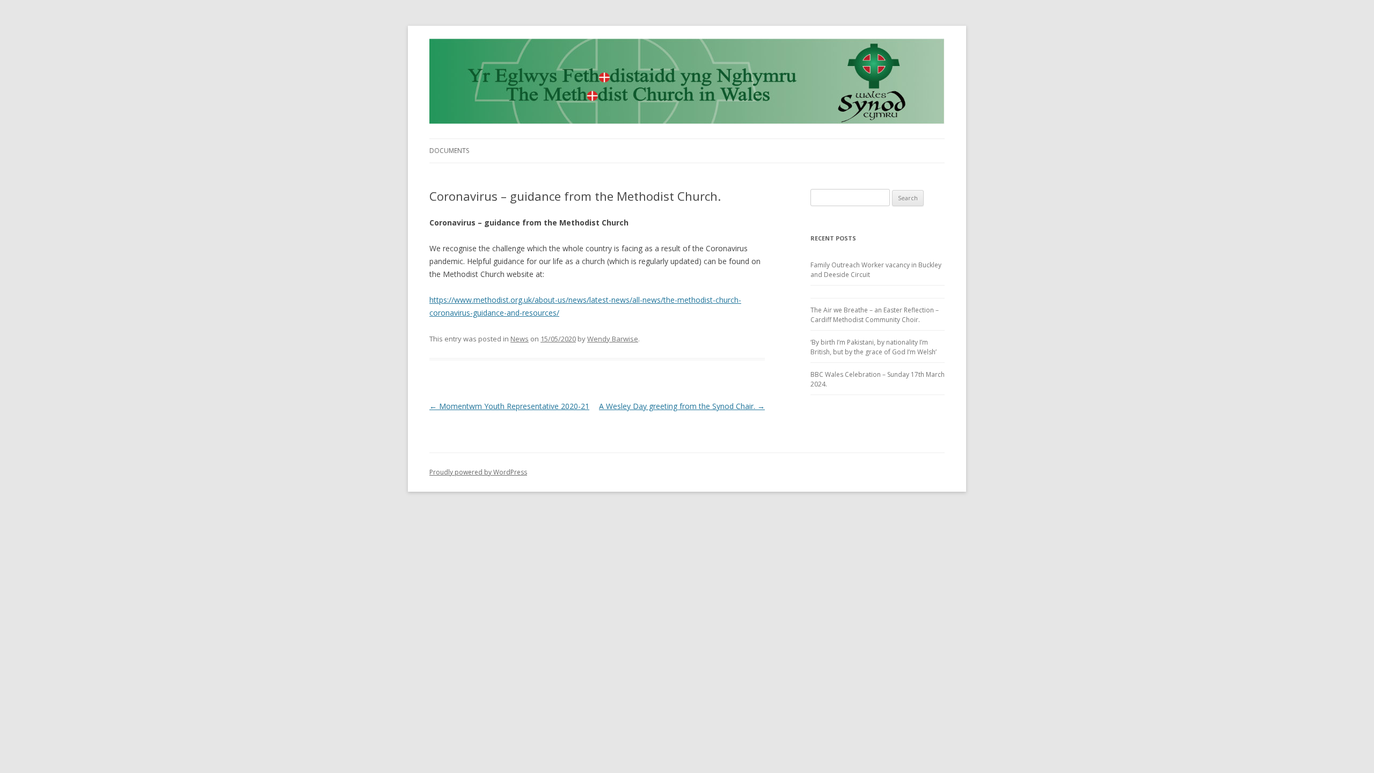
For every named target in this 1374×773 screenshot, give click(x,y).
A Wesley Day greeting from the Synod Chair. (682, 406)
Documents (449, 150)
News (519, 339)
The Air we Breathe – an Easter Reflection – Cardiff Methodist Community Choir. (874, 314)
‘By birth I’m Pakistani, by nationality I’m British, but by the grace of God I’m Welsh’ (873, 347)
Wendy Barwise (612, 339)
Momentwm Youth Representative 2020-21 (509, 406)
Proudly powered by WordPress (478, 472)
